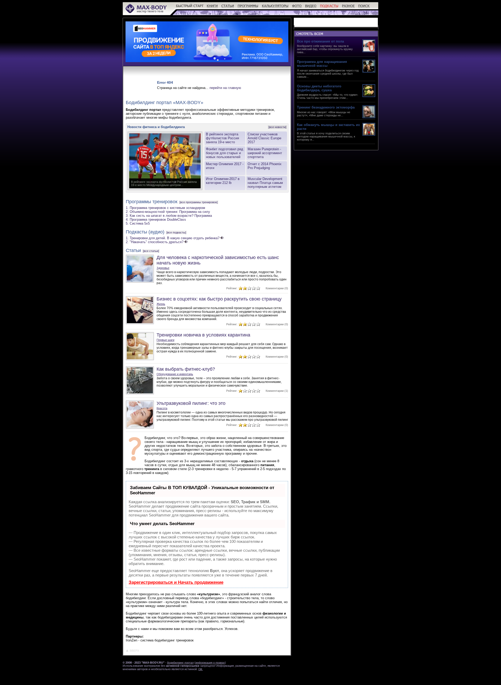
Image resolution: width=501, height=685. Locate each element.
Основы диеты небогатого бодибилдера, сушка (319, 88)
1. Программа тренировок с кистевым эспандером (165, 208)
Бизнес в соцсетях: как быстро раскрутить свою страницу (219, 299)
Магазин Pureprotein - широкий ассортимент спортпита (265, 153)
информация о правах (210, 662)
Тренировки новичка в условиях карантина (203, 335)
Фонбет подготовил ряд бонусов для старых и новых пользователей (224, 153)
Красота (162, 408)
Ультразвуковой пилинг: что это (191, 403)
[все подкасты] (176, 232)
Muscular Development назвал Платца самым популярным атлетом (265, 183)
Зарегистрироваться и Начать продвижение (176, 582)
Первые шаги (165, 339)
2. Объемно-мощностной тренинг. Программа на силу (168, 212)
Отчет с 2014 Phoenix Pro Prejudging (265, 166)
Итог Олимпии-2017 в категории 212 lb (223, 181)
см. (200, 669)
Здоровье (163, 267)
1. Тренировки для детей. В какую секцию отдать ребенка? (172, 238)
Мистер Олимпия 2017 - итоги (224, 166)
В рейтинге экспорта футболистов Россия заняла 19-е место (222, 138)
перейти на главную (225, 88)
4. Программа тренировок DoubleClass (156, 219)
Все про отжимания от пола (320, 41)
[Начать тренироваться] (190, 8)
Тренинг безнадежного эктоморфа (326, 107)
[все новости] (277, 127)
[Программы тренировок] (248, 8)
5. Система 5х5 (138, 223)
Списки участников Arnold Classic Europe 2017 (264, 138)
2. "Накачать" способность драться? (154, 242)
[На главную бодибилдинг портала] (146, 12)
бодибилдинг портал (180, 662)
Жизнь (161, 303)
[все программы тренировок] (199, 202)
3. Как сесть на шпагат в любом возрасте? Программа (169, 216)
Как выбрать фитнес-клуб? (186, 369)
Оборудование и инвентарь (175, 374)
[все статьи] (151, 251)
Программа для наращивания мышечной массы (322, 64)
